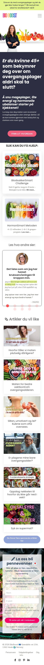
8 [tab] (29, 309)
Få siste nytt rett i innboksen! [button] (22, 620)
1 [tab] (7, 306)
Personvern (11, 652)
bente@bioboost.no (22, 581)
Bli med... (31, 190)
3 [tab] (22, 306)
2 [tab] (14, 306)
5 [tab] (36, 306)
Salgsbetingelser (26, 652)
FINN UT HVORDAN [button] (22, 133)
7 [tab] (22, 309)
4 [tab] (29, 306)
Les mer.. (26, 232)
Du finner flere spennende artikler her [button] (22, 539)
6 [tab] (14, 309)
